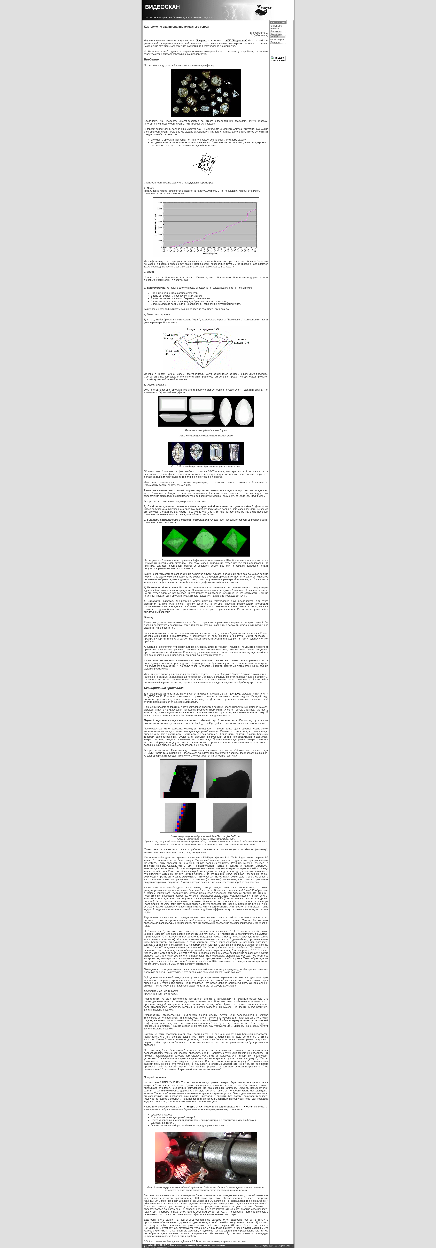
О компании (276, 26)
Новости (274, 28)
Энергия (248, 1106)
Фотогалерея (277, 39)
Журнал (274, 37)
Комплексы (276, 34)
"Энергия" (201, 40)
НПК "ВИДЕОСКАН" (191, 1106)
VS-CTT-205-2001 (230, 693)
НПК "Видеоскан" (236, 40)
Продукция (276, 31)
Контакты (275, 42)
